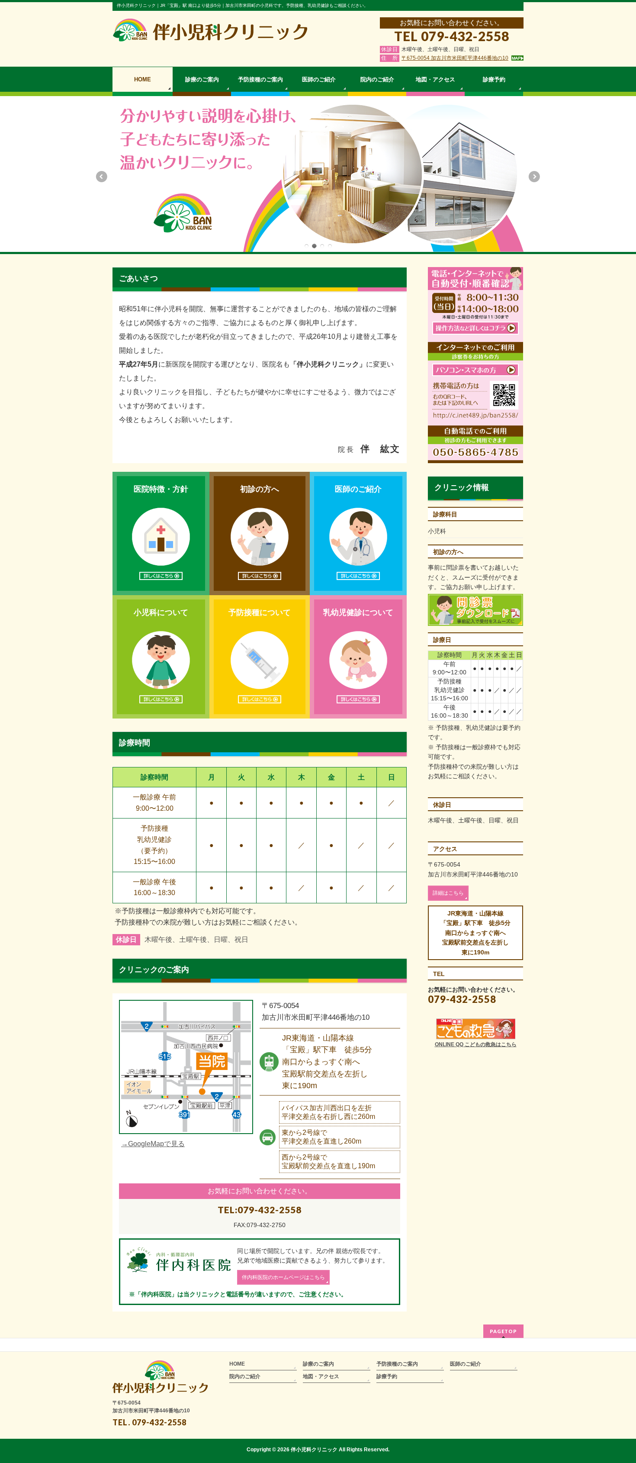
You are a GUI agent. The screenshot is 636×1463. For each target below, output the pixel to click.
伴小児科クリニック (314, 1450)
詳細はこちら (448, 893)
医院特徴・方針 (161, 489)
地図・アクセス (321, 1376)
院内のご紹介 (244, 1376)
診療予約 (386, 1376)
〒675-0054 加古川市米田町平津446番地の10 (455, 58)
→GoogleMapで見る (153, 1143)
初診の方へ (259, 489)
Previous (101, 176)
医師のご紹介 (358, 489)
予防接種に (259, 612)
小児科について (161, 612)
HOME (237, 1364)
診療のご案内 (318, 1364)
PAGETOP (503, 1331)
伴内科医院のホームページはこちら (283, 1277)
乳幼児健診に (358, 612)
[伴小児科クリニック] (209, 32)
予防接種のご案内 (397, 1364)
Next (535, 176)
